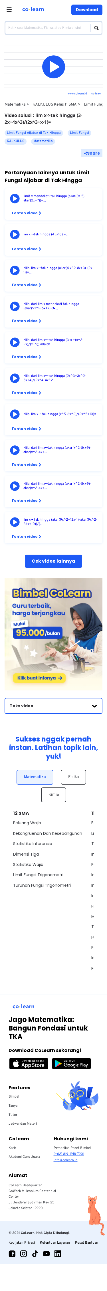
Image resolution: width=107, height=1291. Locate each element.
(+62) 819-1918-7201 (69, 1154)
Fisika (73, 777)
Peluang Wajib (27, 823)
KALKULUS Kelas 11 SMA (55, 104)
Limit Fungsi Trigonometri (38, 875)
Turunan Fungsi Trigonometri (42, 885)
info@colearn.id (66, 1160)
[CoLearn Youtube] (46, 1253)
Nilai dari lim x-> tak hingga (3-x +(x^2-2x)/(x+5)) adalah (53, 342)
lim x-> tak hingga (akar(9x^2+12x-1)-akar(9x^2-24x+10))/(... (60, 522)
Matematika (15, 104)
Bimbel (14, 1096)
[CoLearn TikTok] (34, 1253)
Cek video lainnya (53, 561)
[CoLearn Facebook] (12, 1253)
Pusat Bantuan (86, 1243)
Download (87, 10)
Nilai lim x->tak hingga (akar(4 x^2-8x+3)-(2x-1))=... (58, 270)
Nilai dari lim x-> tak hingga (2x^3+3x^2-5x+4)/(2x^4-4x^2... (54, 378)
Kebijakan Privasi (22, 1243)
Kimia (54, 794)
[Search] (94, 28)
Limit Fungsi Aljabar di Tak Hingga (34, 133)
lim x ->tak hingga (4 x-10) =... (45, 235)
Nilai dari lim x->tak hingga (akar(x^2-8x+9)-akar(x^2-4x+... (57, 450)
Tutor (13, 1115)
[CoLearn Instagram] (23, 1253)
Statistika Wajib (28, 864)
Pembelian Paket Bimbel (72, 1148)
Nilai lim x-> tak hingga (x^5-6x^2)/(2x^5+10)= (59, 414)
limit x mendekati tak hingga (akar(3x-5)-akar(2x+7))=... (54, 198)
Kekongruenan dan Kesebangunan (47, 833)
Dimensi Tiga (26, 854)
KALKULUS (15, 141)
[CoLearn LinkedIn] (57, 1253)
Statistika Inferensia (32, 843)
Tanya (13, 1106)
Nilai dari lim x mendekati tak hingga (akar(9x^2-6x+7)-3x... (51, 306)
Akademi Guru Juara (24, 1157)
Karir (12, 1148)
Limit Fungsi (95, 104)
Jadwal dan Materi (23, 1124)
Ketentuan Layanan (55, 1243)
